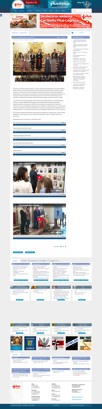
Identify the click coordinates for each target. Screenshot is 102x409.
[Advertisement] (51, 312)
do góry (55, 405)
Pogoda (51, 10)
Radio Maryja (32, 405)
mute (60, 123)
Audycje (29, 10)
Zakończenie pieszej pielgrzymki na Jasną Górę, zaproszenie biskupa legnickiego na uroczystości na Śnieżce (61, 297)
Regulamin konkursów (77, 397)
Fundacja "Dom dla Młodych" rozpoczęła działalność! (79, 84)
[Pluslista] (60, 4)
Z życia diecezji (23, 33)
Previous (8, 21)
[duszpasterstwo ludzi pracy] (58, 343)
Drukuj (59, 37)
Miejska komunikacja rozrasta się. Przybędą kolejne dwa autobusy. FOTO (80, 46)
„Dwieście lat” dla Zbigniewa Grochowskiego (18, 272)
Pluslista (63, 10)
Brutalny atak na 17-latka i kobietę (19, 267)
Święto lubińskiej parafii (78, 371)
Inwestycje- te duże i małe (38, 362)
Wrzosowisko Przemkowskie (58, 371)
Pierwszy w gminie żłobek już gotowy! (40, 361)
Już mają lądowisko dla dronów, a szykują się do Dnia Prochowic (19, 290)
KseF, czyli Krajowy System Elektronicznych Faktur (80, 293)
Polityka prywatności (77, 399)
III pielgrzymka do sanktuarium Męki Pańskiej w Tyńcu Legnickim (81, 70)
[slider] (23, 21)
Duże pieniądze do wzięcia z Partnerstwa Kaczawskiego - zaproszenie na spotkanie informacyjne (79, 78)
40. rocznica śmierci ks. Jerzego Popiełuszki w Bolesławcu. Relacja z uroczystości (80, 374)
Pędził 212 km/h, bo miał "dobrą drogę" (80, 52)
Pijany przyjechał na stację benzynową (20, 266)
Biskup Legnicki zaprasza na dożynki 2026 (79, 56)
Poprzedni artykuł (18, 252)
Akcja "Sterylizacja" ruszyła (79, 82)
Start (15, 10)
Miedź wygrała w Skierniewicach (79, 272)
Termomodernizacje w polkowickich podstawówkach (81, 49)
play (14, 123)
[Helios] (72, 343)
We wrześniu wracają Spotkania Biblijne (41, 278)
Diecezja (20, 405)
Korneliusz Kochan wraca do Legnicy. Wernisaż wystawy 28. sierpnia (60, 269)
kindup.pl (82, 405)
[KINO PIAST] (85, 343)
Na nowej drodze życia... (38, 292)
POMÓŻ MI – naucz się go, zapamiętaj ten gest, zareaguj (79, 59)
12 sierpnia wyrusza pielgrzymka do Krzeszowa (81, 64)
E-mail (64, 37)
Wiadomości (21, 10)
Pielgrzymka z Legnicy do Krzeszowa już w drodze (78, 88)
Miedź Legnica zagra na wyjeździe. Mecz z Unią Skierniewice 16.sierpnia (81, 274)
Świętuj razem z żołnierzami (79, 61)
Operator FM (14, 405)
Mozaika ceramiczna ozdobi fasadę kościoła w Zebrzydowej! (40, 266)
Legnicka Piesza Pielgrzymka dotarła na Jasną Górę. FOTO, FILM (80, 41)
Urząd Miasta (25, 405)
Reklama (57, 10)
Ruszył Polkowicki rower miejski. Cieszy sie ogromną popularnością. (41, 376)
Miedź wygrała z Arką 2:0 (78, 268)
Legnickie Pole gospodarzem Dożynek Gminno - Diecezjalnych (82, 328)
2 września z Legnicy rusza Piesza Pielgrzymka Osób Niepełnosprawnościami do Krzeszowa (41, 275)
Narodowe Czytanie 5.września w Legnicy (61, 277)
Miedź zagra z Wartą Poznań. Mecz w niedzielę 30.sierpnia (80, 266)
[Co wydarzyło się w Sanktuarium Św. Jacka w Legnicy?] (16, 343)
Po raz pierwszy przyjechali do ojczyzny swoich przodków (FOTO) (60, 362)
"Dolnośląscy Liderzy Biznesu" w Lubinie (81, 363)
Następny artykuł (30, 252)
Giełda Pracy (38, 10)
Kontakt (45, 10)
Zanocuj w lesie (56, 372)
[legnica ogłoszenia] (30, 343)
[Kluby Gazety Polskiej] (44, 343)
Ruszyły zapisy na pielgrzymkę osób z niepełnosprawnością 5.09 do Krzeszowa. (41, 272)
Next (38, 21)
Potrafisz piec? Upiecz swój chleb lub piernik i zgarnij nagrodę (80, 67)
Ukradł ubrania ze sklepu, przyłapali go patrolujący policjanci (81, 74)
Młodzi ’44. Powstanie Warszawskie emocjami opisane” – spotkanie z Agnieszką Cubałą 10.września (60, 272)
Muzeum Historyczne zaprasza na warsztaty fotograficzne (19, 360)
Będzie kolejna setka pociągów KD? (20, 374)
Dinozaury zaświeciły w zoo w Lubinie (20, 362)
